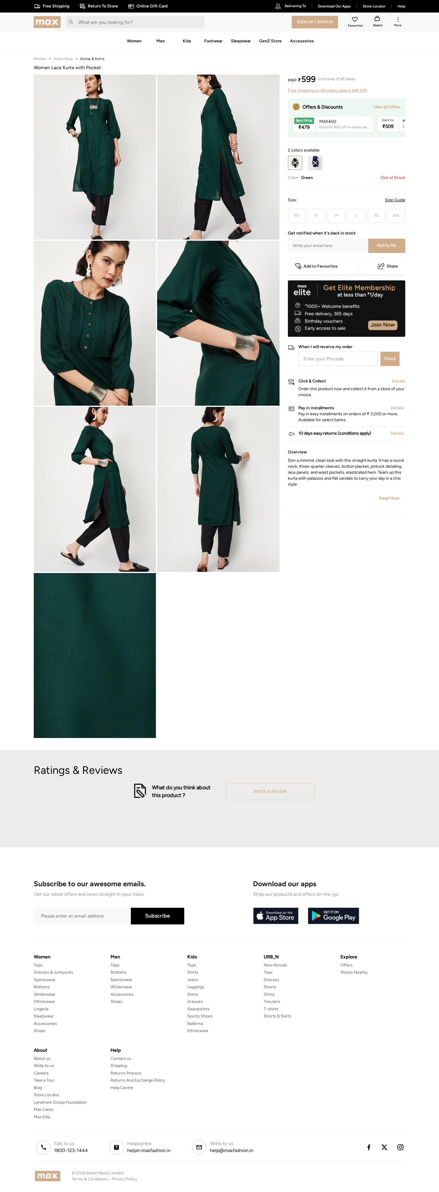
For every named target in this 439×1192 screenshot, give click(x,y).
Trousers (272, 1001)
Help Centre (121, 1087)
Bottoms (42, 986)
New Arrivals (275, 965)
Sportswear (45, 979)
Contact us (120, 1058)
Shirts (192, 972)
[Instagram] (401, 1147)
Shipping (118, 1065)
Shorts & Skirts (277, 1016)
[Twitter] (384, 1147)
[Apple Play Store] (275, 916)
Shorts (270, 986)
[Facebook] (368, 1147)
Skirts (192, 994)
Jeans (192, 979)
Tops (38, 965)
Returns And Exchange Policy (137, 1080)
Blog (38, 1087)
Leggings (195, 986)
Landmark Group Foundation (60, 1102)
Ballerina (195, 1023)
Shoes (40, 1030)
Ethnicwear (44, 1001)
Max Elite (42, 1117)
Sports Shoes (200, 1016)
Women (40, 59)
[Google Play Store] (333, 916)
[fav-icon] (355, 20)
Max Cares (43, 1109)
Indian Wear (63, 59)
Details (390, 327)
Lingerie (41, 1009)
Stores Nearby (354, 972)
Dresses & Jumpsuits (53, 972)
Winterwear (45, 994)
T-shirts (271, 1009)
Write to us (44, 1065)
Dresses (195, 1001)
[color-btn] (315, 163)
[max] (49, 22)
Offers (346, 965)
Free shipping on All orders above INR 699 (327, 90)
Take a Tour (44, 1080)
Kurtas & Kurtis (92, 59)
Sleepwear (44, 1016)
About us (42, 1058)
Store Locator (46, 1094)
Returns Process (126, 1073)
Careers (41, 1073)
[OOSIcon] (315, 162)
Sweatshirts (198, 1009)
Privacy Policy (124, 1179)
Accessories (45, 1023)
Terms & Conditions (90, 1179)
